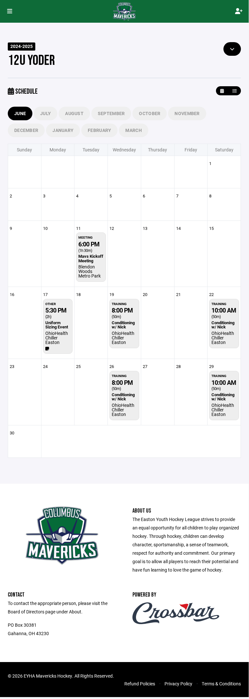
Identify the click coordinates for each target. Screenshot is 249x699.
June (20, 113)
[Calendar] (222, 91)
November (187, 113)
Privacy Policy (178, 684)
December (26, 130)
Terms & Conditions (221, 684)
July (45, 113)
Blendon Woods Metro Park (89, 271)
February (99, 130)
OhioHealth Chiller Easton (56, 337)
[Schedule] (234, 91)
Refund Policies (139, 684)
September (111, 113)
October (149, 113)
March (133, 130)
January (63, 130)
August (74, 113)
